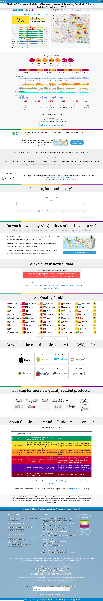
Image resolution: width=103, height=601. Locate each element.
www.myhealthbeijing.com (76, 489)
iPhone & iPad (25, 355)
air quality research (16, 523)
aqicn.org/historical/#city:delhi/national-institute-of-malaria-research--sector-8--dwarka (51, 285)
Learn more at (77, 142)
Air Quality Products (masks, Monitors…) (19, 543)
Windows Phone (60, 355)
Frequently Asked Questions (19, 534)
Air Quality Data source (14, 538)
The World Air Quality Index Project (84, 516)
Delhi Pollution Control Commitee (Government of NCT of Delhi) (51, 568)
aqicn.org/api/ (71, 179)
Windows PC (78, 355)
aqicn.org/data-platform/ (51, 288)
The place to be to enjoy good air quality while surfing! (58, 552)
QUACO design (46, 554)
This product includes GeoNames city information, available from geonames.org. (57, 528)
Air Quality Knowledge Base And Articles (20, 527)
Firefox (42, 369)
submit (66, 589)
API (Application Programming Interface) (20, 544)
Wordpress (60, 369)
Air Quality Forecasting (14, 541)
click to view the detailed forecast (51, 125)
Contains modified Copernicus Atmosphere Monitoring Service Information (58, 538)
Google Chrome (24, 369)
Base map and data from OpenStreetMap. (54, 550)
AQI (31, 15)
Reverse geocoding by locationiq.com (53, 548)
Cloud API (78, 368)
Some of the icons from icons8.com (52, 545)
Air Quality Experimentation (16, 529)
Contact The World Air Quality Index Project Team (22, 518)
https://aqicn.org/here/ (51, 157)
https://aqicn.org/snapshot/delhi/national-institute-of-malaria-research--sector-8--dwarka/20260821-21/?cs (51, 164)
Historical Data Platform (15, 546)
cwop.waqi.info (70, 535)
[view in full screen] (46, 15)
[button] (84, 33)
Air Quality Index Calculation (16, 539)
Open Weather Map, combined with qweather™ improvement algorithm (56, 532)
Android (42, 355)
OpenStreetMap (80, 42)
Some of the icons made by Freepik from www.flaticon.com (54, 542)
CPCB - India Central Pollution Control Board (51, 571)
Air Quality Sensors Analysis (16, 530)
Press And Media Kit (14, 520)
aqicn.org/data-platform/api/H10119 (59, 177)
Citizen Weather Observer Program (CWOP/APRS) (51, 567)
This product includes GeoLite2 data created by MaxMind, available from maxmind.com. (59, 524)
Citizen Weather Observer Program (52, 535)
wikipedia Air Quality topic (58, 481)
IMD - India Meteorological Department (51, 570)
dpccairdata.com (22, 134)
